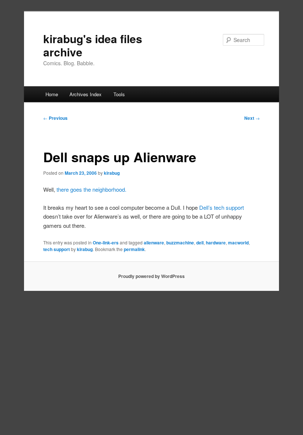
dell (200, 242)
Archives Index (85, 94)
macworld (238, 242)
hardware (216, 242)
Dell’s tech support (221, 207)
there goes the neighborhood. (91, 189)
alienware (154, 242)
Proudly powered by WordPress (151, 276)
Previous (55, 118)
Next (252, 118)
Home (51, 94)
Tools (119, 94)
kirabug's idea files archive (92, 45)
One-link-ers (106, 242)
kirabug (112, 173)
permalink (134, 249)
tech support (56, 249)
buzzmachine (180, 242)
